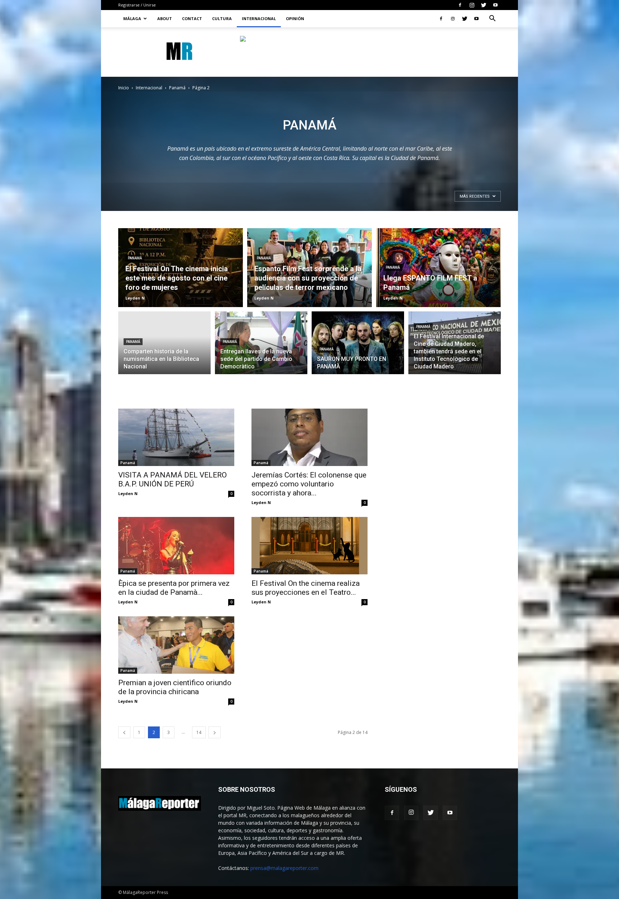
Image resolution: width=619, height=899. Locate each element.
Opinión (295, 18)
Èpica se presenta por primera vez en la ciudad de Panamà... (174, 588)
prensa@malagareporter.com (284, 868)
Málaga (132, 18)
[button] (492, 19)
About (164, 18)
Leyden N (135, 298)
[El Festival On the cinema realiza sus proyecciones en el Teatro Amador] (309, 545)
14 (198, 732)
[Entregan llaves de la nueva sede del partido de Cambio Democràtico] (261, 346)
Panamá (177, 88)
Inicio (123, 88)
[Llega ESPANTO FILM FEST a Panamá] (438, 267)
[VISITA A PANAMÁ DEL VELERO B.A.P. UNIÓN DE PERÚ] (176, 437)
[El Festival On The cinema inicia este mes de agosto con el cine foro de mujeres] (180, 267)
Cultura (222, 18)
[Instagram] (471, 5)
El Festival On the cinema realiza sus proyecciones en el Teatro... (305, 588)
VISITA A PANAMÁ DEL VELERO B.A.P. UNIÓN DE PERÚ (172, 479)
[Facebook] (460, 5)
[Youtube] (495, 5)
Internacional (259, 18)
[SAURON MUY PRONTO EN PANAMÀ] (358, 346)
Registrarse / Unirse (137, 5)
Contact (192, 18)
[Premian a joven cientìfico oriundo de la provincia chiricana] (176, 645)
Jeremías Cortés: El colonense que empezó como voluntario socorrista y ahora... (308, 484)
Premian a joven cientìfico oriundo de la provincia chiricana (174, 687)
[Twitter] (483, 5)
